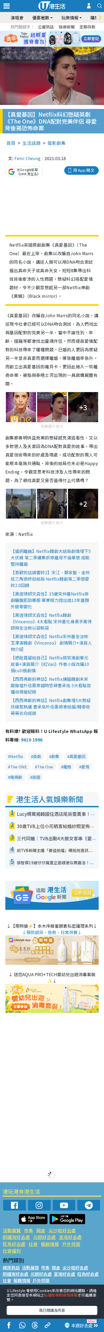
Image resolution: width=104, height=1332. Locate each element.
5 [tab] (61, 32)
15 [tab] (56, 45)
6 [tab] (66, 32)
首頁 (10, 143)
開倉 (40, 1230)
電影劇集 (56, 143)
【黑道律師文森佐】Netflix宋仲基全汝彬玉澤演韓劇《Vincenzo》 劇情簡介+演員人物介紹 (51, 642)
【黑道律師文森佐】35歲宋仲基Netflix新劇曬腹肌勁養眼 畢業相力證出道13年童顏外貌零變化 (50, 600)
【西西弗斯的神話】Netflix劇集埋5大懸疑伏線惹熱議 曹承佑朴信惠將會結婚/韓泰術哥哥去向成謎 (51, 706)
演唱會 (17, 17)
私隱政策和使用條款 (61, 1295)
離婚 (67, 766)
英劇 (37, 756)
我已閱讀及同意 (52, 1310)
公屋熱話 (46, 27)
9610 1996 (31, 739)
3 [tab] (50, 32)
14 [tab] (50, 45)
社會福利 (12, 1250)
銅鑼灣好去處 (16, 1237)
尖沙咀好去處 (62, 1230)
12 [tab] (66, 39)
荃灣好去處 (70, 1237)
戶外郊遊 (71, 1244)
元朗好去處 (44, 1237)
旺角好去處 (14, 1244)
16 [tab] (61, 45)
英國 (36, 777)
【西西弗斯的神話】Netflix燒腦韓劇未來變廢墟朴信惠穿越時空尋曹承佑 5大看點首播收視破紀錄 (51, 685)
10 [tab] (56, 39)
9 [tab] (50, 39)
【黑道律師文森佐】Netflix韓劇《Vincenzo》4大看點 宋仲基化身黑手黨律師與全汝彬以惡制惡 (51, 621)
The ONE (18, 766)
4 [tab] (56, 32)
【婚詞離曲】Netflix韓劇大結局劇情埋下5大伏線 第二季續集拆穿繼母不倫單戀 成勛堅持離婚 (51, 557)
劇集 (55, 756)
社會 (33, 1244)
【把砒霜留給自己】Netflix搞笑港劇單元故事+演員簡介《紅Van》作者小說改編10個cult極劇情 (50, 664)
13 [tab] (45, 45)
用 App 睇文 (83, 170)
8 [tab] (45, 39)
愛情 (85, 766)
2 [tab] (45, 32)
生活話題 (31, 143)
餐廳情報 (50, 1244)
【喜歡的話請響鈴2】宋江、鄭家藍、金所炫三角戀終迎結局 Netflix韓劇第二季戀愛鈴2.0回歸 (50, 578)
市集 (28, 1230)
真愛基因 (77, 756)
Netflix (16, 756)
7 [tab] (40, 39)
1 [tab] (40, 32)
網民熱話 (11, 1267)
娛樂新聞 (67, 27)
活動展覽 (12, 1230)
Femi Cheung (27, 158)
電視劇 (16, 777)
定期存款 (87, 27)
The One (45, 766)
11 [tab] (61, 39)
